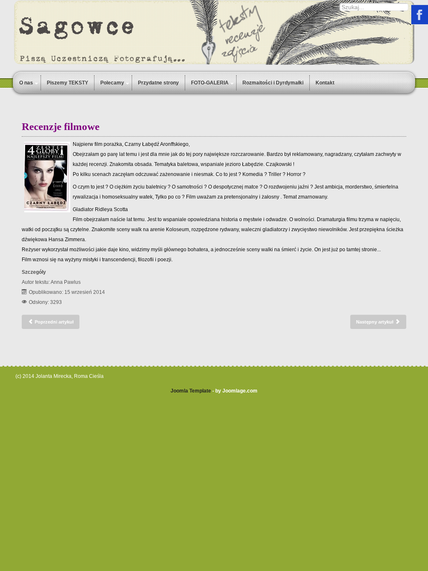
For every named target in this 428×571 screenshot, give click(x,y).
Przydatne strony (158, 83)
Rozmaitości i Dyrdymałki (272, 83)
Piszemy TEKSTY (67, 83)
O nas (26, 83)
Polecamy (112, 83)
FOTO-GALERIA (210, 83)
